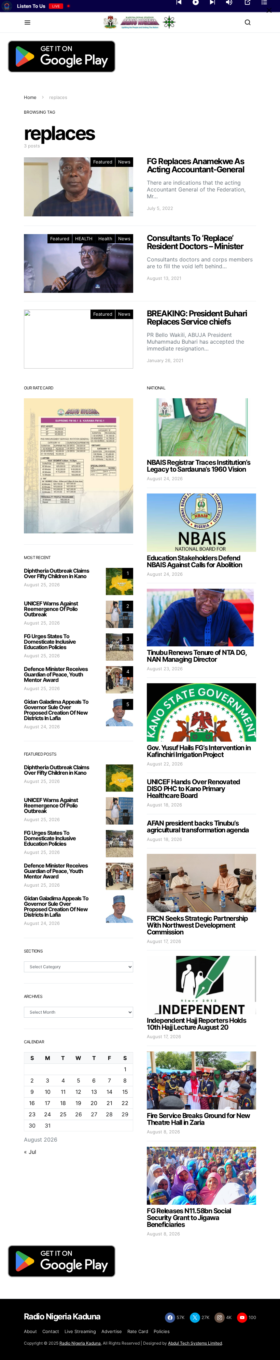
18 (63, 1103)
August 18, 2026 (164, 804)
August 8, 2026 (163, 1131)
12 (78, 1091)
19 (78, 1103)
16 (32, 1103)
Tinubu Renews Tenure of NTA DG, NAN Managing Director (197, 655)
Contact (50, 1331)
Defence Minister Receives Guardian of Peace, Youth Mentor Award (56, 674)
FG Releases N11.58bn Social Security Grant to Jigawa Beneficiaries (189, 1218)
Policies (162, 1331)
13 (94, 1091)
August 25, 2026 (42, 584)
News (124, 161)
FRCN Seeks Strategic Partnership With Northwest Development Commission (197, 925)
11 (63, 1091)
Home (30, 97)
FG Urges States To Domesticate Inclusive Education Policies (50, 641)
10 (48, 1091)
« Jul (30, 1151)
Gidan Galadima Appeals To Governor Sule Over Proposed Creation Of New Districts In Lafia (56, 709)
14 (109, 1091)
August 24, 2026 (42, 726)
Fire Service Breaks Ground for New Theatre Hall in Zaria (198, 1119)
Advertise (111, 1331)
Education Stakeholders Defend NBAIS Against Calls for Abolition (194, 561)
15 (125, 1091)
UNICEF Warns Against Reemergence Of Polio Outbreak (51, 609)
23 (32, 1114)
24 (47, 1114)
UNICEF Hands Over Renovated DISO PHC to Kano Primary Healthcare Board (193, 789)
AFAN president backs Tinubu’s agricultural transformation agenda (198, 826)
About (30, 1331)
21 (109, 1103)
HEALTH (84, 238)
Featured (102, 161)
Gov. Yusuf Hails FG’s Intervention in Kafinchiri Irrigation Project (198, 751)
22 (125, 1103)
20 (93, 1103)
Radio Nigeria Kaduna (80, 1343)
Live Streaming (80, 1331)
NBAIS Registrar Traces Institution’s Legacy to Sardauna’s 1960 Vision (198, 465)
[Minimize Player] (269, 10)
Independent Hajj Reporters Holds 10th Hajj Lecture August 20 (196, 1023)
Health (105, 238)
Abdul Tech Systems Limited (195, 1343)
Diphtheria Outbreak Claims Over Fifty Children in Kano (56, 573)
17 (47, 1103)
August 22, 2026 (165, 764)
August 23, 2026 (165, 668)
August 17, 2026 (164, 941)
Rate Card (137, 1331)
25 (63, 1114)
